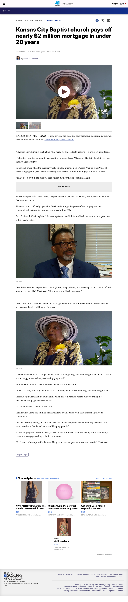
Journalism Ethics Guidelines (75, 587)
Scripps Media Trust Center (89, 591)
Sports (92, 574)
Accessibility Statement (68, 591)
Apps (121, 574)
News (19, 20)
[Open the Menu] (4, 4)
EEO (100, 587)
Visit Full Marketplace (104, 478)
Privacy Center (117, 585)
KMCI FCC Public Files (84, 589)
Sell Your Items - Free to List (48, 478)
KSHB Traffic (71, 574)
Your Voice (54, 20)
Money (86, 574)
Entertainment (102, 574)
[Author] (18, 59)
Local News (34, 20)
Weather (61, 574)
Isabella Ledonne (31, 58)
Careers (107, 587)
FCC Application (100, 589)
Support (120, 576)
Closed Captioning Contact (112, 591)
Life (110, 574)
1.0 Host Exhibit (117, 587)
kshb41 (5, 573)
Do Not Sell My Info (90, 585)
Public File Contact (116, 589)
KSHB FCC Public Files (65, 589)
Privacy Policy (104, 585)
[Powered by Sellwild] (108, 554)
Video (115, 574)
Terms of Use (92, 587)
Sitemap (78, 585)
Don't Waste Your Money (106, 576)
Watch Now (118, 4)
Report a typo (22, 455)
